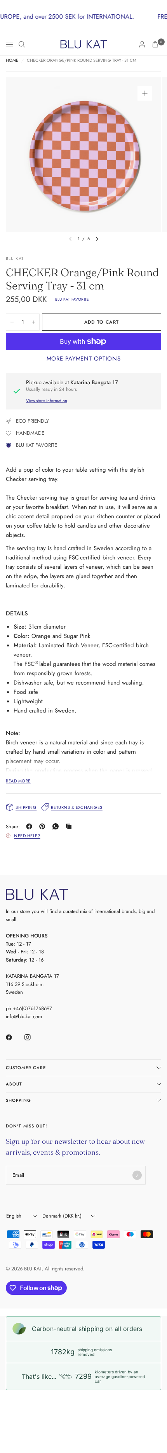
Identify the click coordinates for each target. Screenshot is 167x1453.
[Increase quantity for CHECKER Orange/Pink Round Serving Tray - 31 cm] (33, 322)
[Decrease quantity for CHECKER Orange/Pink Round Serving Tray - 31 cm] (12, 322)
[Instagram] (33, 1037)
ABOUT (14, 1084)
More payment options (84, 358)
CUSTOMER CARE (26, 1067)
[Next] (97, 239)
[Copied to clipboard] (70, 826)
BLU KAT (15, 258)
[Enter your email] (137, 1175)
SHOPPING (18, 1100)
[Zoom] (144, 93)
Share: (13, 826)
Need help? (27, 835)
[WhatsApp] (57, 826)
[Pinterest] (44, 826)
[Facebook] (30, 826)
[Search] (22, 44)
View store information (46, 400)
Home (12, 60)
